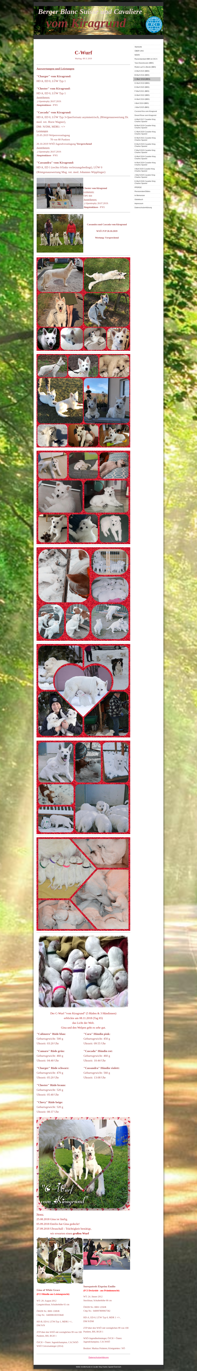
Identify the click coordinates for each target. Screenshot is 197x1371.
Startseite (138, 47)
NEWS (137, 55)
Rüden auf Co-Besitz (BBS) (145, 67)
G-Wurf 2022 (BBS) (142, 95)
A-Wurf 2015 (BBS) (142, 71)
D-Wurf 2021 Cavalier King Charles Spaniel (145, 139)
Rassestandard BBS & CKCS (146, 59)
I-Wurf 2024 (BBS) (142, 103)
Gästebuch (139, 199)
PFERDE (138, 187)
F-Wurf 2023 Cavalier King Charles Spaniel (145, 151)
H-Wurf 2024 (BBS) (142, 99)
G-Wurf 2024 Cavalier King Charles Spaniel (145, 157)
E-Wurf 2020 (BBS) (142, 87)
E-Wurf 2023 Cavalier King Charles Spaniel (145, 145)
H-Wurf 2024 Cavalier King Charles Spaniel (145, 164)
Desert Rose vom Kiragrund (145, 115)
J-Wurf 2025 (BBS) (142, 107)
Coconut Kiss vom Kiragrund (146, 111)
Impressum (139, 204)
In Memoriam (140, 195)
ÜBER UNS (139, 51)
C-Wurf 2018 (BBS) (142, 79)
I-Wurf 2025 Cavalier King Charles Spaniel (145, 170)
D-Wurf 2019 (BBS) (142, 83)
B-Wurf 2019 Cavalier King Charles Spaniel (145, 127)
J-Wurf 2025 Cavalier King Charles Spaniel (145, 176)
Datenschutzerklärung (143, 208)
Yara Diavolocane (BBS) (144, 63)
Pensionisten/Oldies (142, 191)
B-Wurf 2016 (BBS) (142, 75)
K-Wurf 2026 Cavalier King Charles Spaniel (145, 182)
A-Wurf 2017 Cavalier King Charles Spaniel (145, 120)
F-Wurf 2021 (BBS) (142, 91)
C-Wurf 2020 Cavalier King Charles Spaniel (145, 133)
